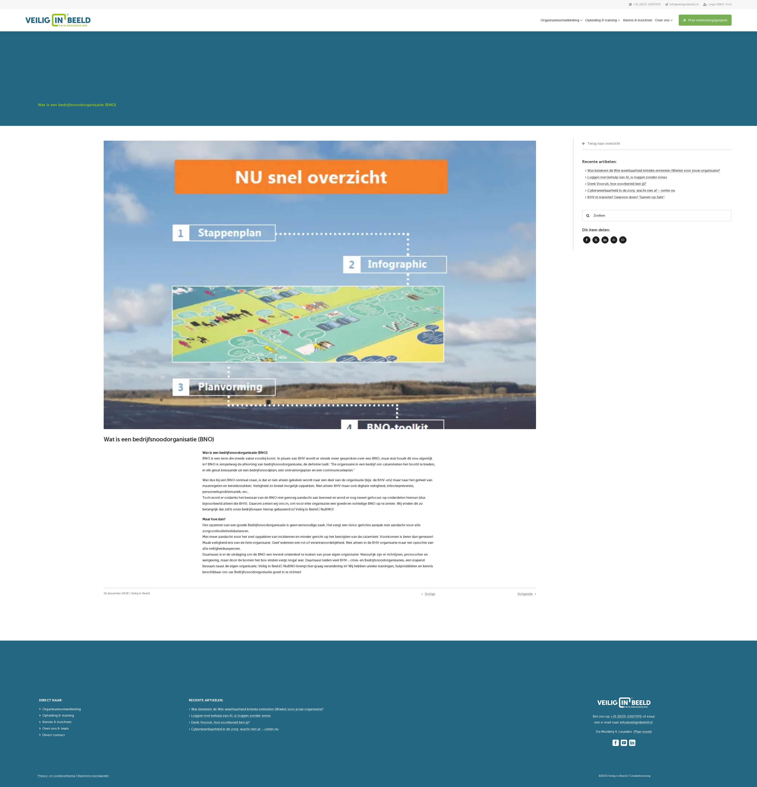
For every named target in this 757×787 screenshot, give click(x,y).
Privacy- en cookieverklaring (56, 775)
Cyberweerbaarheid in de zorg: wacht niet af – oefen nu (631, 190)
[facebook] (615, 743)
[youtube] (624, 743)
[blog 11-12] (320, 142)
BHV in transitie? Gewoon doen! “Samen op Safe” (626, 197)
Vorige (430, 594)
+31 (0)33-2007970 (626, 716)
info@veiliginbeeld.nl (636, 722)
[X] (595, 239)
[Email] (622, 239)
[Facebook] (586, 239)
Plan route (643, 732)
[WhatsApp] (614, 239)
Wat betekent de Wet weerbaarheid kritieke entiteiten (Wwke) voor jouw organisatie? (653, 170)
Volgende (525, 594)
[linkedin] (632, 743)
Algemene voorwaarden (93, 775)
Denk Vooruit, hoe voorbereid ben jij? (616, 184)
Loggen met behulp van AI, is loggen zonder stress (627, 177)
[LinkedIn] (605, 239)
